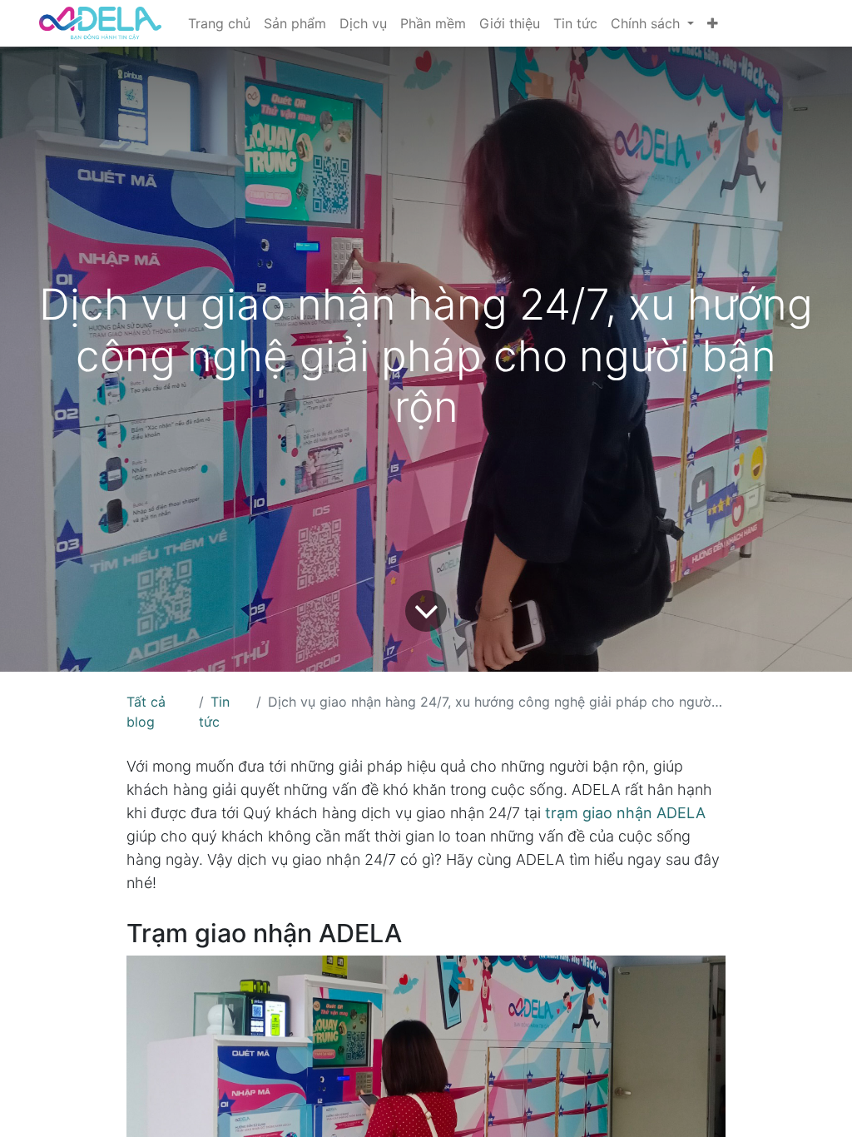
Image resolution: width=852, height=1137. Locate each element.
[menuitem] (219, 23)
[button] (713, 23)
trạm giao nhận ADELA (625, 813)
